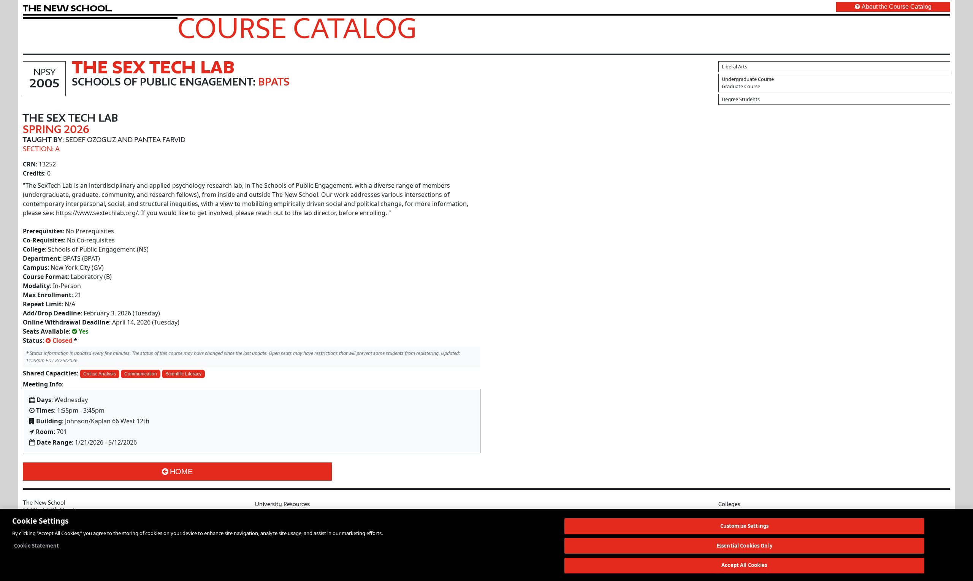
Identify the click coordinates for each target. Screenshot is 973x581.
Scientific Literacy (183, 374)
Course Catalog (297, 27)
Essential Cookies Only (744, 545)
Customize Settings (744, 525)
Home (181, 471)
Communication (140, 374)
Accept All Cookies (744, 565)
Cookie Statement (36, 545)
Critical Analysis (99, 374)
